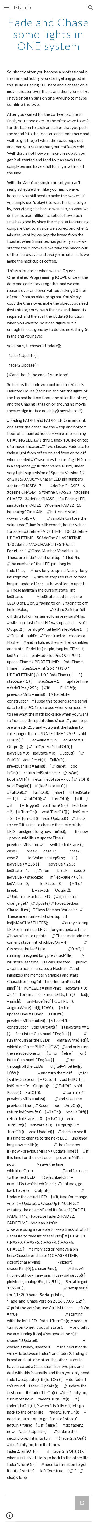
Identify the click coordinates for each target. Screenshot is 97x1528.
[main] (48, 34)
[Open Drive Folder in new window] (82, 1503)
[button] (6, 7)
